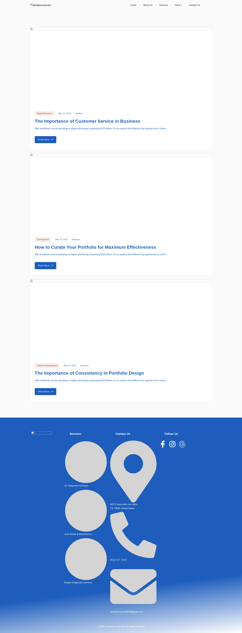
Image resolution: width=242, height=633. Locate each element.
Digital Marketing (44, 113)
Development (43, 239)
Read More (44, 139)
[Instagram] (172, 444)
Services (163, 5)
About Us (148, 5)
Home (134, 5)
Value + (178, 5)
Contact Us (194, 5)
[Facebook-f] (162, 444)
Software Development (47, 365)
